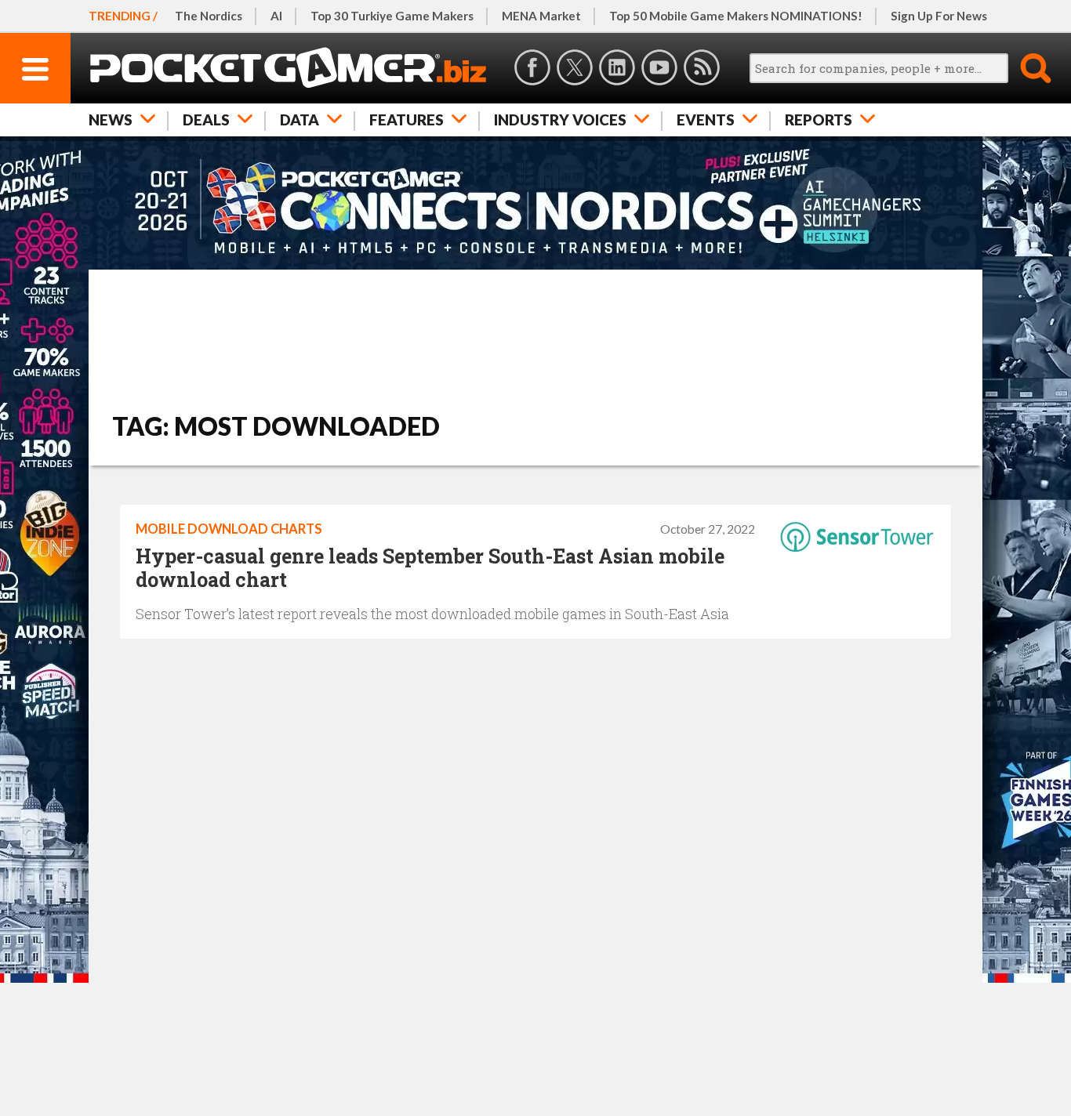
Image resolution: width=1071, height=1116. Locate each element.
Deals (206, 120)
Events (706, 120)
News (111, 120)
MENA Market (541, 16)
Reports (818, 120)
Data (299, 120)
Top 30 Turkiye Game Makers (392, 16)
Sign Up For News (939, 16)
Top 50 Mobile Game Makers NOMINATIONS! (735, 16)
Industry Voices (560, 120)
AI (276, 16)
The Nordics (208, 16)
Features (406, 120)
